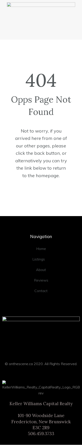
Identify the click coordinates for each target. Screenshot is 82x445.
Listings (38, 259)
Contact (41, 290)
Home (41, 248)
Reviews (41, 280)
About (41, 269)
